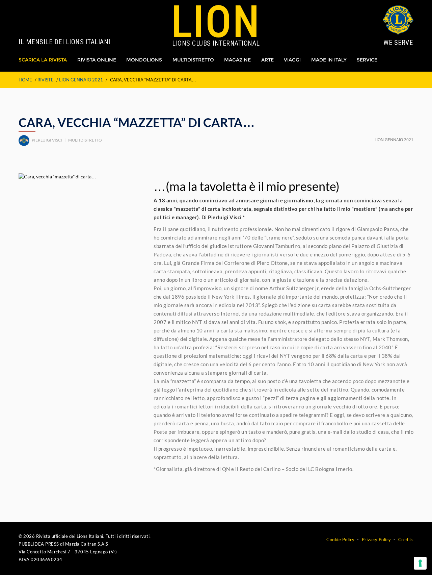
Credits (406, 539)
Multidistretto (193, 60)
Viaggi (292, 60)
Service (367, 60)
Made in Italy (329, 60)
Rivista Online (96, 60)
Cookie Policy (340, 539)
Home (25, 79)
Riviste (45, 79)
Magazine (237, 60)
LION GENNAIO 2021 (81, 79)
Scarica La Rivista (43, 60)
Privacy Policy (376, 539)
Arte (267, 60)
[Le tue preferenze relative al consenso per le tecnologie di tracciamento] (420, 563)
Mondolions (144, 60)
